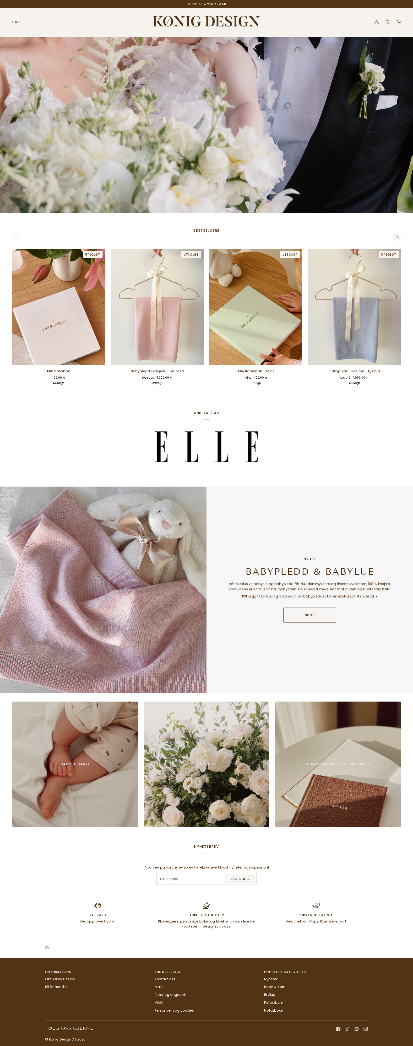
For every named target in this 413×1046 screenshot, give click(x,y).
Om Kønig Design (60, 979)
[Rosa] (252, 390)
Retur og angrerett (171, 994)
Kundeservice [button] (168, 972)
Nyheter (270, 979)
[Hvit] (144, 390)
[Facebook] (338, 1029)
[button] (18, 22)
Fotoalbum (273, 1002)
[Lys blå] (161, 390)
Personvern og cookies (174, 1010)
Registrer (240, 879)
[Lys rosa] (170, 390)
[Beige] (153, 390)
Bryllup (269, 994)
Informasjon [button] (58, 972)
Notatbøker (274, 1010)
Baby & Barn (274, 986)
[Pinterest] (356, 1029)
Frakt (159, 986)
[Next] (396, 237)
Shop (310, 615)
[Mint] (260, 390)
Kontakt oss (165, 979)
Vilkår (159, 1002)
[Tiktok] (347, 1029)
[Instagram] (366, 1029)
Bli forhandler (56, 986)
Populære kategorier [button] (285, 972)
